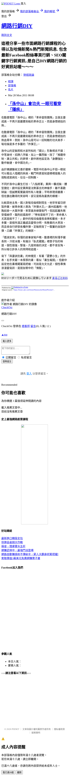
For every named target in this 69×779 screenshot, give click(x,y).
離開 (19, 772)
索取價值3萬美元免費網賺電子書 (20, 558)
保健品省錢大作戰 (12, 542)
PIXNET (15, 729)
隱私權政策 (59, 729)
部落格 (12, 85)
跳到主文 (6, 35)
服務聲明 (35, 732)
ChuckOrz (6, 307)
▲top (4, 334)
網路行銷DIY (16, 26)
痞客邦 (26, 326)
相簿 (10, 81)
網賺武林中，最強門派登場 (17, 550)
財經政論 (28, 74)
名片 (10, 89)
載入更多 (7, 341)
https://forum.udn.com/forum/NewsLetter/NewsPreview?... (34, 290)
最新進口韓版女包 (12, 538)
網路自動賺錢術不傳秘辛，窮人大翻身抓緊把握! (29, 554)
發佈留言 (7, 361)
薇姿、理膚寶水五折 (13, 546)
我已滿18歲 (8, 772)
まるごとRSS (60, 278)
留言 (33, 326)
